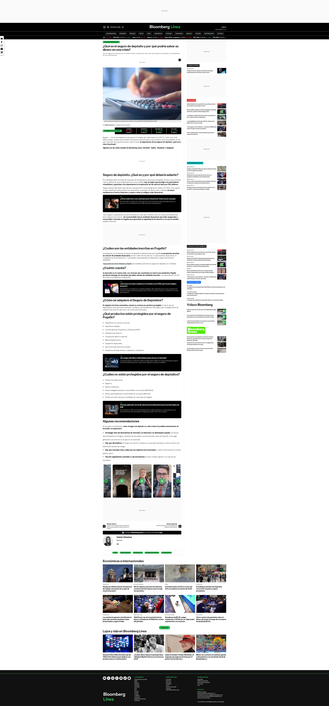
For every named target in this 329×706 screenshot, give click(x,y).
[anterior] (104, 526)
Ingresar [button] (224, 27)
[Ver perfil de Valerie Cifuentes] (110, 541)
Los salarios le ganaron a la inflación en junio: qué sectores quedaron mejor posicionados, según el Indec (117, 619)
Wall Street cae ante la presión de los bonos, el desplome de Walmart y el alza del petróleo (149, 619)
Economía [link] (220, 33)
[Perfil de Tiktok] (125, 678)
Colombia (136, 685)
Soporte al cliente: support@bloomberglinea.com (209, 696)
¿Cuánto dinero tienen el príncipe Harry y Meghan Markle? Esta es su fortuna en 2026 (149, 657)
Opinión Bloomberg (194, 282)
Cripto (167, 685)
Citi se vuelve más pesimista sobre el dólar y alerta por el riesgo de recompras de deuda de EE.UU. (211, 619)
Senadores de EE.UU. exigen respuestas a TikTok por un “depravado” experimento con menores (180, 619)
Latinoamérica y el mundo (140, 679)
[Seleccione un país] (122, 27)
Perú (135, 690)
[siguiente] (180, 526)
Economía (168, 679)
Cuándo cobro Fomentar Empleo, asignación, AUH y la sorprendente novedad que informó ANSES (118, 527)
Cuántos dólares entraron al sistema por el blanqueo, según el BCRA (166, 526)
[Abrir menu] (104, 27)
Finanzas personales (111, 42)
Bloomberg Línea (138, 552)
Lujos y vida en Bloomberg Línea (125, 631)
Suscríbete (200, 679)
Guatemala (137, 700)
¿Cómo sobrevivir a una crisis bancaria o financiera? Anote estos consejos (148, 199)
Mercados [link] (132, 33)
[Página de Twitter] (108, 678)
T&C (198, 685)
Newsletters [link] (123, 33)
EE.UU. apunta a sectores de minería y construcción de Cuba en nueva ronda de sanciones (148, 589)
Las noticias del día (166, 552)
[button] (180, 60)
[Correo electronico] (118, 544)
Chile (135, 688)
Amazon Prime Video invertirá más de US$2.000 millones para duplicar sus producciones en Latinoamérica (117, 657)
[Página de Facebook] (104, 678)
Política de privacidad (202, 681)
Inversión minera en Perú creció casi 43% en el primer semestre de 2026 (178, 588)
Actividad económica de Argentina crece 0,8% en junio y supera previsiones (209, 589)
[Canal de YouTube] (112, 678)
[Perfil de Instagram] (117, 678)
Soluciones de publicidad (203, 698)
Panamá (136, 693)
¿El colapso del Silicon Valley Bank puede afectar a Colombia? (143, 358)
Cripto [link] (149, 33)
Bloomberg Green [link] (209, 33)
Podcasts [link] (198, 33)
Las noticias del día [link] (111, 33)
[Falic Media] (216, 29)
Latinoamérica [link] (158, 33)
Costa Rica (137, 696)
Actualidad (168, 684)
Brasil (135, 681)
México (136, 682)
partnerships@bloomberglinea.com (206, 693)
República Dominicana (140, 699)
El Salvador (137, 697)
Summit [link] (141, 33)
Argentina (136, 684)
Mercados (168, 681)
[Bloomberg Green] (206, 330)
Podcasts (168, 688)
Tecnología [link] (169, 33)
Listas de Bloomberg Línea (172, 690)
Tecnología (200, 684)
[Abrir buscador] (108, 27)
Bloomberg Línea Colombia (152, 552)
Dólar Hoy (168, 682)
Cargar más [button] (164, 627)
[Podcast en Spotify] (129, 678)
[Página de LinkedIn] (121, 678)
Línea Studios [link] (179, 33)
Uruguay (136, 694)
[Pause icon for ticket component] (104, 37)
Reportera (119, 540)
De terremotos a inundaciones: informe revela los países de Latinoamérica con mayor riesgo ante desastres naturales (200, 338)
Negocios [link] (189, 33)
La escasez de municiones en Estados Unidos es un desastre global (205, 300)
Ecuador (136, 691)
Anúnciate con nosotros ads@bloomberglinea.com (210, 695)
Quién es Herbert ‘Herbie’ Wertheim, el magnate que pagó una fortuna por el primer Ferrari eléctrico (179, 657)
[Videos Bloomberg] (206, 305)
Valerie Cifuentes (109, 125)
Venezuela (136, 687)
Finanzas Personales (171, 687)
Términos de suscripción (203, 682)
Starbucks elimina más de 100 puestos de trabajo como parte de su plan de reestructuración (117, 589)
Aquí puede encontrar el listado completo (117, 264)
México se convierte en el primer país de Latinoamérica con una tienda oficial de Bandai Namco (211, 657)
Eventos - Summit (201, 692)
